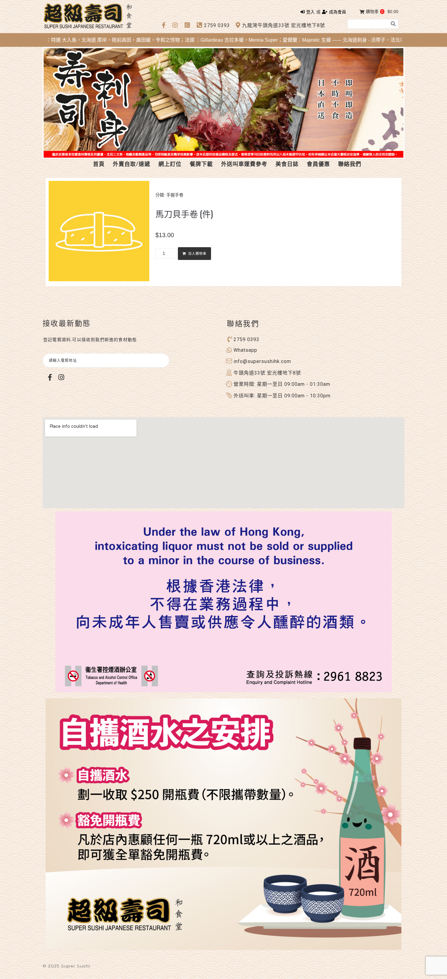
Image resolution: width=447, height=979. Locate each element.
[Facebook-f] (50, 377)
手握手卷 (174, 194)
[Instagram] (61, 377)
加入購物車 (197, 254)
